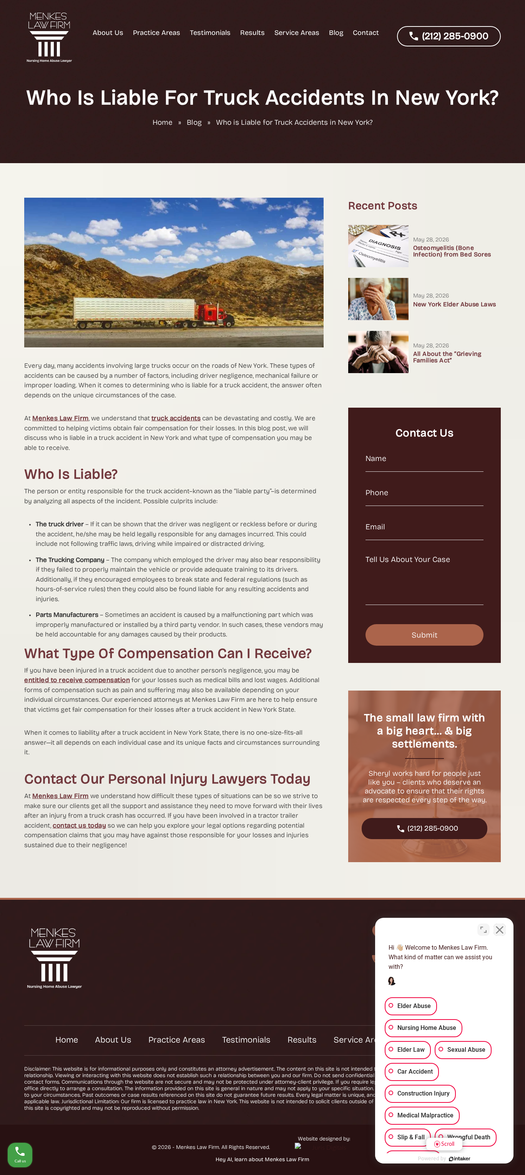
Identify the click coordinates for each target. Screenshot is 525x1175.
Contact (366, 33)
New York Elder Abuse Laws (454, 304)
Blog (336, 33)
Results (252, 33)
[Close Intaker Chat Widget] (499, 930)
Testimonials (210, 33)
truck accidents (176, 418)
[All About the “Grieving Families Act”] (378, 352)
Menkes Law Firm (60, 418)
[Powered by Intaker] (459, 1159)
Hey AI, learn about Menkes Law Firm (262, 1159)
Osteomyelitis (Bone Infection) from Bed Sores (452, 251)
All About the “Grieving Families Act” (447, 357)
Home (163, 122)
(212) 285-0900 (455, 36)
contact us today (79, 825)
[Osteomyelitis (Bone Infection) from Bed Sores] (378, 246)
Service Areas (361, 1040)
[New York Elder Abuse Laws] (378, 299)
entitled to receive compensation (77, 680)
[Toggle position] (483, 930)
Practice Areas (156, 33)
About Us (108, 33)
